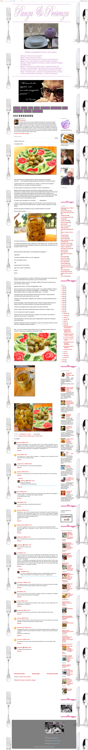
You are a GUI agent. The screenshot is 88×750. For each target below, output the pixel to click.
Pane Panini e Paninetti (66, 248)
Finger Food (63, 227)
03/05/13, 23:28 (28, 463)
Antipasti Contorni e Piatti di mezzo (27, 436)
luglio (64, 321)
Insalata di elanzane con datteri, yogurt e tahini (70, 659)
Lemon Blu (64, 607)
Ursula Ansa (20, 639)
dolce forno (64, 688)
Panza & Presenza (66, 593)
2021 (63, 296)
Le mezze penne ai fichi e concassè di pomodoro (69, 440)
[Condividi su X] (36, 434)
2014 (63, 309)
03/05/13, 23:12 (23, 454)
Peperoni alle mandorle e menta (70, 595)
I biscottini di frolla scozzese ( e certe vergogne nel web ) (70, 402)
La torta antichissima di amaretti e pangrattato (68, 343)
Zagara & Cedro (65, 630)
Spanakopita (70, 608)
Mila (18, 591)
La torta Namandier (68, 466)
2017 (63, 304)
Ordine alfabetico (37, 111)
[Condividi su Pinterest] (39, 434)
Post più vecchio (52, 673)
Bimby (64, 108)
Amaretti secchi (65, 666)
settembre (65, 319)
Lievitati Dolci (64, 235)
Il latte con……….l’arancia (69, 453)
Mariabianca (23, 120)
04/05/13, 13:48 (23, 502)
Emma (18, 454)
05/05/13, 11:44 (27, 537)
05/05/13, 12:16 (22, 552)
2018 (63, 302)
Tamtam (19, 601)
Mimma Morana (20, 627)
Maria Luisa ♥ (20, 582)
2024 (63, 290)
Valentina (19, 442)
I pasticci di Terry (66, 601)
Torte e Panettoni (64, 276)
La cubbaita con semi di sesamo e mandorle (68, 334)
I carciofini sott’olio (67, 349)
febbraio (65, 355)
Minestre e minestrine (65, 245)
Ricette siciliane (18, 111)
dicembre (65, 313)
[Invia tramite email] (34, 434)
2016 (63, 306)
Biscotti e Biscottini (65, 210)
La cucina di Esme (66, 669)
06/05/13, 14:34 (25, 618)
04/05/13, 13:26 (31, 480)
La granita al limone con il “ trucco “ (69, 427)
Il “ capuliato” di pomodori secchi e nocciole (70, 479)
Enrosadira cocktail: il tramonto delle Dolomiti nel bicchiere (70, 568)
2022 (63, 294)
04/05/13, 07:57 (23, 491)
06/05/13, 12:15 (22, 591)
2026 (63, 286)
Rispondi (19, 450)
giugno (65, 323)
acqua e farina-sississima (65, 564)
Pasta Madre (63, 251)
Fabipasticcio (20, 537)
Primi (30, 108)
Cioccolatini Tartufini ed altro (67, 212)
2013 (63, 311)
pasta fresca (63, 250)
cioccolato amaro (66, 678)
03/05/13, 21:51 (25, 442)
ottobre (65, 317)
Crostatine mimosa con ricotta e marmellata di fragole (70, 682)
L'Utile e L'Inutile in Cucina (67, 232)
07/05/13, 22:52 (26, 639)
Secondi (37, 108)
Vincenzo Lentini (55, 743)
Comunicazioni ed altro (66, 217)
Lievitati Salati (64, 236)
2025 (63, 288)
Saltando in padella (66, 665)
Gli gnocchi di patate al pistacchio (68, 347)
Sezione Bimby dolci (65, 271)
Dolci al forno (45, 108)
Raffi (18, 502)
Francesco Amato (56, 740)
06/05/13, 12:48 (24, 601)
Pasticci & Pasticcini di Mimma (67, 645)
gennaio (65, 357)
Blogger (52, 746)
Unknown (19, 471)
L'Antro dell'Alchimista (67, 583)
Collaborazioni (64, 215)
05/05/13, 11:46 (28, 544)
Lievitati (24, 108)
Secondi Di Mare (64, 263)
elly (18, 552)
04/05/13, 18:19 (25, 510)
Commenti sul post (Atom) (25, 676)
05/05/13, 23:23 (27, 582)
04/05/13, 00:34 (25, 471)
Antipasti (17, 108)
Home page (27, 111)
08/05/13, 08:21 (28, 647)
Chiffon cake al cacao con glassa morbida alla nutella (70, 673)
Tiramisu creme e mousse (66, 273)
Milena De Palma (21, 525)
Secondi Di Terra (64, 265)
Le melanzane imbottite (68, 337)
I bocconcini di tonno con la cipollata (68, 327)
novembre (65, 315)
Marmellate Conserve (65, 243)
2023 (63, 292)
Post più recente (19, 673)
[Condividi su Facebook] (38, 434)
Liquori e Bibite (64, 238)
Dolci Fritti (63, 224)
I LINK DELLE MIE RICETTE (67, 229)
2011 (63, 361)
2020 (63, 298)
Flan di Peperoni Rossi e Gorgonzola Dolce (69, 587)
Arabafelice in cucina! (67, 655)
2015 (63, 308)
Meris (18, 491)
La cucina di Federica (67, 532)
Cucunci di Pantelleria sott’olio (68, 415)
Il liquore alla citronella (69, 492)
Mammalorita (20, 610)
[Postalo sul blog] (35, 434)
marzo (64, 353)
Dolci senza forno (56, 108)
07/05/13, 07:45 (28, 627)
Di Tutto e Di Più (38, 436)
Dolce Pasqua (70, 622)
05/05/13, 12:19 (25, 571)
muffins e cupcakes (65, 246)
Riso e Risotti (64, 261)
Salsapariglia (65, 621)
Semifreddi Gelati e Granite (67, 266)
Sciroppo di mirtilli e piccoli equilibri (66, 554)
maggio (65, 324)
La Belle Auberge (66, 573)
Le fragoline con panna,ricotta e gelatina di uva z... (67, 331)
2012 (63, 359)
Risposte (21, 478)
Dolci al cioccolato (65, 222)
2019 (63, 300)
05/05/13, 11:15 (28, 525)
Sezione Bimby (64, 269)
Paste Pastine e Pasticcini (66, 253)
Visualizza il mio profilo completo (21, 133)
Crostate (63, 218)
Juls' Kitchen (65, 636)
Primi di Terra (64, 258)
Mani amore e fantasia (67, 616)
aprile (64, 351)
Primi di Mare (64, 256)
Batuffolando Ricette (66, 542)
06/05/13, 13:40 (26, 610)
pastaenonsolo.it (21, 463)
